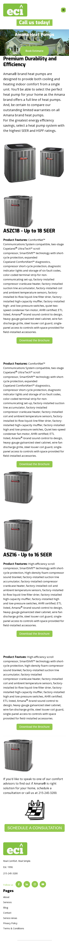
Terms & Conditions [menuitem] (13, 928)
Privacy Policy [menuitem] (10, 923)
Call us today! (33, 22)
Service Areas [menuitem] (10, 918)
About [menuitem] (6, 897)
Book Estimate (34, 51)
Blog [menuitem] (5, 907)
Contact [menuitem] (7, 912)
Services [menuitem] (7, 902)
